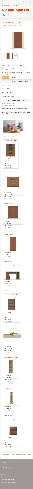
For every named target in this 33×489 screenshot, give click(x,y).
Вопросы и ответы (5, 467)
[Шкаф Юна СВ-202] (13, 243)
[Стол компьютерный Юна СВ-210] (13, 274)
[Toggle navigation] (29, 2)
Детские (18, 22)
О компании (3, 469)
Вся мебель (3, 462)
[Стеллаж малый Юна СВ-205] (11, 366)
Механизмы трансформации (7, 479)
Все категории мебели (8, 22)
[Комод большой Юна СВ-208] (13, 181)
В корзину (5, 77)
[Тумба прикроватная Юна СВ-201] (13, 429)
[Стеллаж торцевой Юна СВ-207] (11, 397)
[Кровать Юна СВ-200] (12, 335)
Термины (3, 474)
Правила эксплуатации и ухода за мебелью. (11, 476)
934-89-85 (11, 74)
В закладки (12, 77)
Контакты (3, 472)
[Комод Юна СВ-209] (13, 212)
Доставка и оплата (5, 465)
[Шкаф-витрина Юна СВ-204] (11, 150)
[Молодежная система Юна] (13, 126)
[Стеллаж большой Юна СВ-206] (11, 304)
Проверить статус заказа (10, 5)
